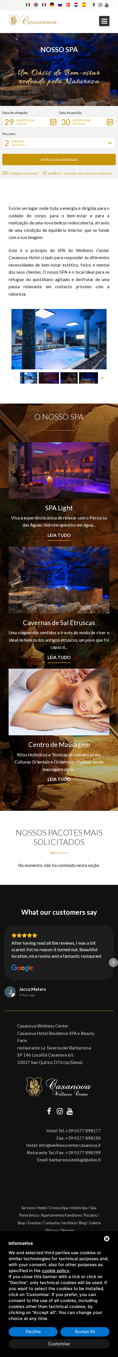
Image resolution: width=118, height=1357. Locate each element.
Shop (21, 1223)
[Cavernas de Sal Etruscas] (59, 580)
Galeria (95, 1223)
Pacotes (90, 1215)
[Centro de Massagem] (59, 702)
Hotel (42, 1207)
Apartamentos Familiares (61, 1215)
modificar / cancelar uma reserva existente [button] (80, 173)
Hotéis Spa (79, 1207)
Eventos (34, 1223)
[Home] (33, 20)
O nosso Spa (58, 1207)
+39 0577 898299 (83, 1152)
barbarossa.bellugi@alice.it (75, 1159)
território (69, 1223)
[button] (30, 122)
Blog (82, 1223)
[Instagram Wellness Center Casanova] (100, 4)
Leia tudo (59, 535)
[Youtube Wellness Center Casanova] (106, 4)
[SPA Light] (59, 470)
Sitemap (67, 1230)
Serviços (28, 1207)
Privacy (52, 1230)
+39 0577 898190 (83, 1138)
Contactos (51, 1223)
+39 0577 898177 (83, 1130)
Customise (59, 1343)
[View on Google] (22, 968)
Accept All (85, 1331)
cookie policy (55, 1270)
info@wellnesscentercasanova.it (70, 1145)
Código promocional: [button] (23, 173)
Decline (33, 1331)
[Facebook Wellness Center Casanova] (94, 4)
